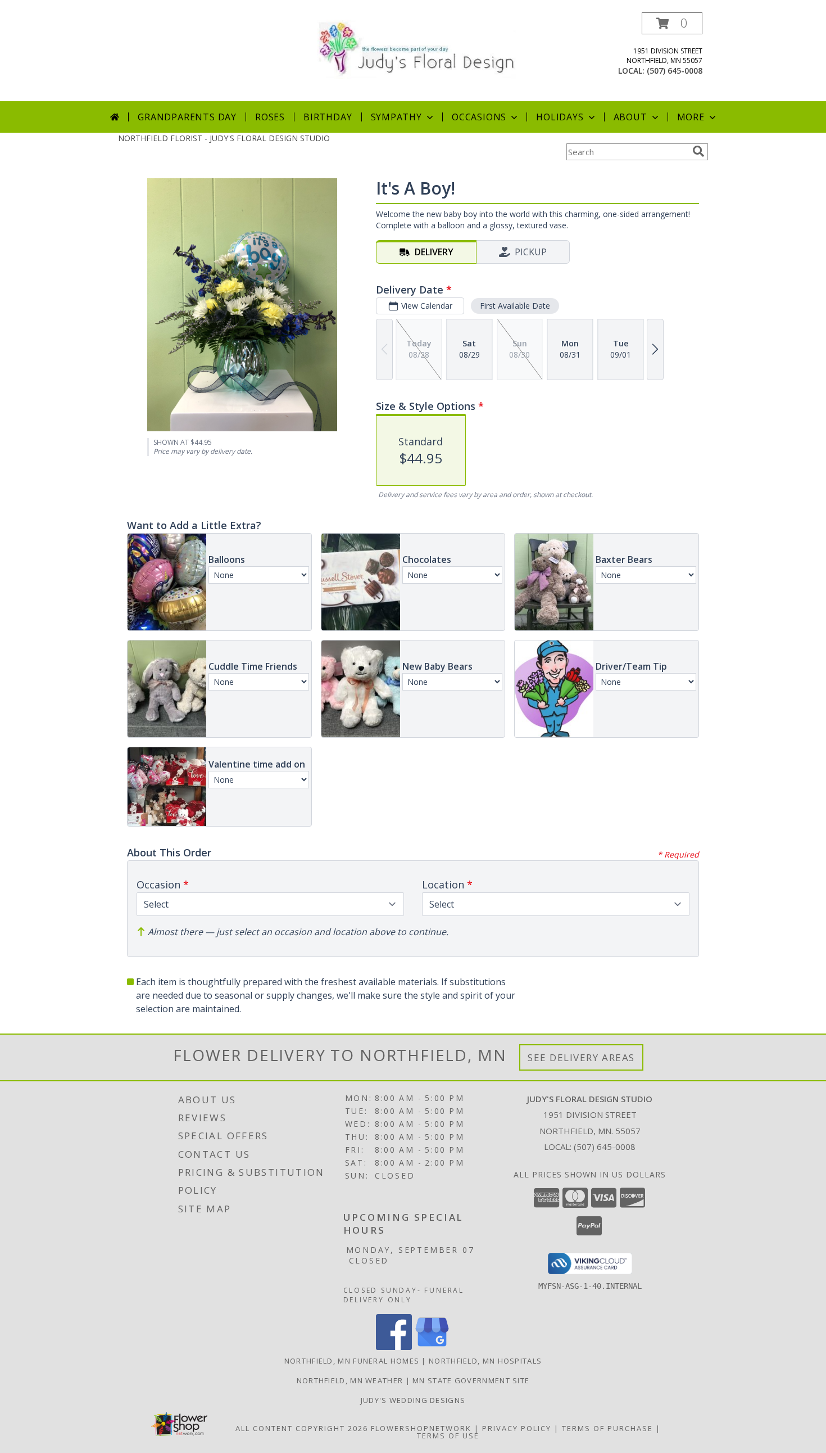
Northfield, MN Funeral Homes (351, 1361)
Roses (270, 117)
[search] (698, 151)
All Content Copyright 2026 (301, 1428)
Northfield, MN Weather (350, 1380)
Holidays (559, 117)
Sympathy (396, 117)
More (691, 117)
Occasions (479, 117)
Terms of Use (448, 1436)
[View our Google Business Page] (432, 1347)
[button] (672, 23)
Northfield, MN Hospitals (485, 1361)
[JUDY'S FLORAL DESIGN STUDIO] (417, 48)
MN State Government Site (470, 1380)
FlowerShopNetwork (421, 1428)
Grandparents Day (187, 117)
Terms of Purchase (607, 1428)
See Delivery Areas (581, 1057)
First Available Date (515, 305)
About (630, 117)
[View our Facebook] (394, 1347)
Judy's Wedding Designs (413, 1400)
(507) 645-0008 (674, 70)
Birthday (327, 117)
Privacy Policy (516, 1428)
